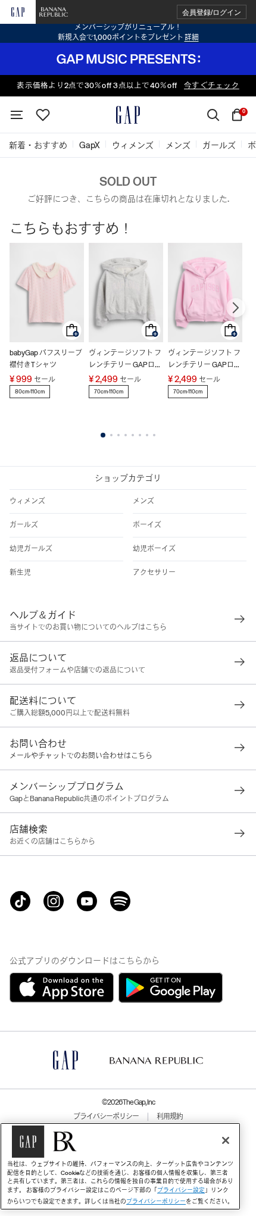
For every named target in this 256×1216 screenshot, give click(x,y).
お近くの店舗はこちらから (52, 841)
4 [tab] (125, 435)
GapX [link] (89, 145)
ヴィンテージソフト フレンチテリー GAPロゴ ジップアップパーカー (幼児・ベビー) (125, 360)
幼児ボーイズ (154, 549)
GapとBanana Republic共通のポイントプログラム (89, 799)
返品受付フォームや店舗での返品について (77, 670)
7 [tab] (147, 435)
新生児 (20, 572)
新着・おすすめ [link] (38, 145)
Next (235, 307)
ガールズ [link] (219, 145)
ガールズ (24, 525)
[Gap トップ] (128, 115)
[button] (211, 12)
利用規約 (170, 1116)
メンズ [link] (178, 145)
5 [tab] (133, 435)
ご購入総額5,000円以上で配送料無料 (70, 713)
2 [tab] (111, 435)
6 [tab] (140, 435)
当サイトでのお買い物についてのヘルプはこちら (88, 627)
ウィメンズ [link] (133, 145)
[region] (120, 1166)
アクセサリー (154, 572)
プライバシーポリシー (106, 1116)
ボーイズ (147, 525)
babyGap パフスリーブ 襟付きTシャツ (46, 359)
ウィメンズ (27, 501)
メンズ (143, 501)
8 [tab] (154, 435)
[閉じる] (226, 1140)
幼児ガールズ (31, 549)
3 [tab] (118, 435)
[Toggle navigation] (17, 115)
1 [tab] (103, 435)
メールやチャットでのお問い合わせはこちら (81, 756)
